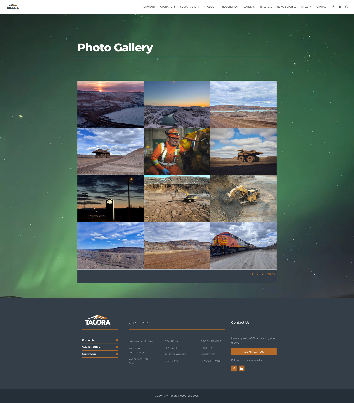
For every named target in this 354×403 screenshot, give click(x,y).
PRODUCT (210, 7)
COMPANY (149, 7)
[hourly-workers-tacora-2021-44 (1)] (177, 174)
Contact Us (254, 351)
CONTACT (322, 7)
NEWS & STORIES (286, 7)
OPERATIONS (168, 7)
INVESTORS (265, 7)
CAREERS (249, 7)
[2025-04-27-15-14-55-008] (177, 221)
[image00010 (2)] (110, 174)
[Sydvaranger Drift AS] (177, 127)
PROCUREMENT (230, 7)
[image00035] (177, 268)
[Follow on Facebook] (234, 368)
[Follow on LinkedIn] (241, 368)
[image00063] (243, 268)
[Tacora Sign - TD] (110, 221)
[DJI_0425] (110, 127)
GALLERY (306, 7)
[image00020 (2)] (110, 268)
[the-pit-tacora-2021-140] (243, 174)
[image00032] (243, 127)
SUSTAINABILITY (189, 7)
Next (271, 273)
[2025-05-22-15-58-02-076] (243, 221)
